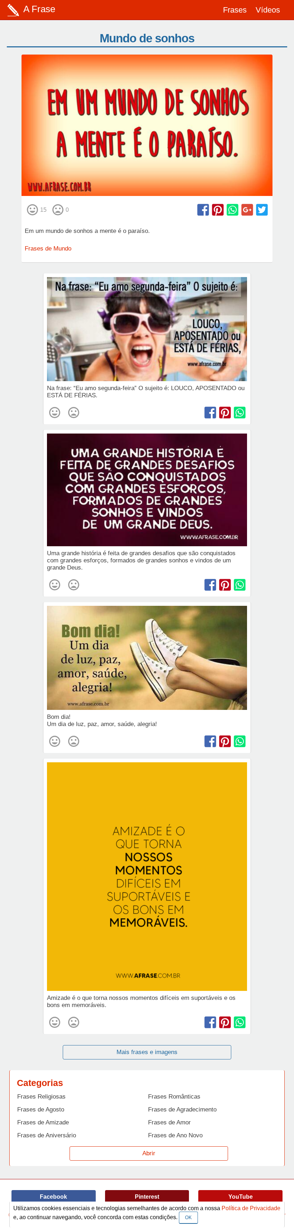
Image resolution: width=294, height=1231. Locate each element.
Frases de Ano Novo (175, 1135)
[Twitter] (262, 209)
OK (188, 1217)
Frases (235, 9)
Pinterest (147, 1197)
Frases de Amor (169, 1122)
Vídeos (268, 9)
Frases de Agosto (40, 1109)
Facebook (53, 1197)
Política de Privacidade (251, 1208)
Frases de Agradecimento (182, 1109)
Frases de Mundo (48, 248)
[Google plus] (247, 209)
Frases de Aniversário (46, 1135)
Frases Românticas (174, 1096)
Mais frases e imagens (147, 1052)
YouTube (240, 1197)
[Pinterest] (217, 209)
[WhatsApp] (232, 209)
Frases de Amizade (43, 1122)
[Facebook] (203, 209)
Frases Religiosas (41, 1096)
